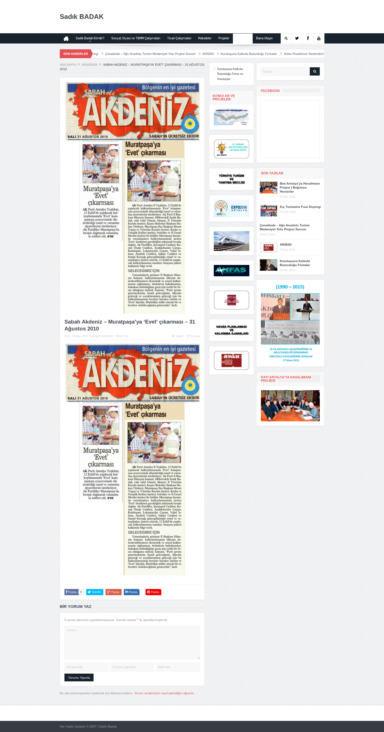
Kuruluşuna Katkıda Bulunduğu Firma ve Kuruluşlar (230, 74)
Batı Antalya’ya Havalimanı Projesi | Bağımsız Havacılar (300, 187)
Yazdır (179, 336)
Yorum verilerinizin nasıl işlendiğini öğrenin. (164, 693)
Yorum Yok (121, 336)
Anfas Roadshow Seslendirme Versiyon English (278, 54)
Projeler (223, 38)
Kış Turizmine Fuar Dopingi (300, 207)
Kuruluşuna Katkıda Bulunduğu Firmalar (210, 54)
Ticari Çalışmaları (179, 38)
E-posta (195, 336)
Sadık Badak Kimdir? (90, 38)
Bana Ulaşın (264, 38)
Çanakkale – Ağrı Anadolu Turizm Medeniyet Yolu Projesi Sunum (111, 54)
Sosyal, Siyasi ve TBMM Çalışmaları (135, 38)
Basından (242, 38)
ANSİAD (169, 54)
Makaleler (205, 38)
